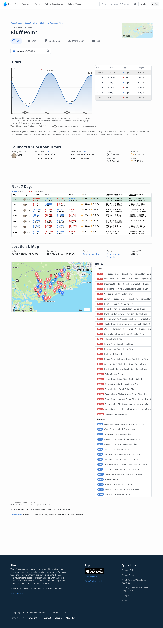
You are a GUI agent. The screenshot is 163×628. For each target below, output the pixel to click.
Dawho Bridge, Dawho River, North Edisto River (122, 314)
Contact (47, 618)
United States (16, 23)
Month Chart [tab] (78, 41)
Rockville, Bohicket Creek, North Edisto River (121, 309)
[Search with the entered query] (135, 4)
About (124, 600)
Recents (25, 4)
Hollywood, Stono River (111, 354)
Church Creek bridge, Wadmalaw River (119, 384)
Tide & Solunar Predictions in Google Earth (135, 589)
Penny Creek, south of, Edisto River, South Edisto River (125, 399)
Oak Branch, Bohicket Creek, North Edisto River (122, 369)
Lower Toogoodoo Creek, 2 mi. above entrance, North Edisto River (125, 299)
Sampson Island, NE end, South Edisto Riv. (120, 454)
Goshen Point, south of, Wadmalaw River (119, 439)
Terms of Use (34, 618)
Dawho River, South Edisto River (115, 344)
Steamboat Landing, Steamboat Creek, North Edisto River (125, 284)
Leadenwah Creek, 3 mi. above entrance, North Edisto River (125, 279)
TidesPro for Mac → (93, 581)
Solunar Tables (74, 4)
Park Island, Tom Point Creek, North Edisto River (123, 289)
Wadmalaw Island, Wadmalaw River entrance (121, 424)
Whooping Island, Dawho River (115, 434)
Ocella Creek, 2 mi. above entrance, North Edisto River (125, 324)
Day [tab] (18, 41)
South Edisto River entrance (114, 494)
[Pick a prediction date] (13, 51)
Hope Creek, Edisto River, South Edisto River (121, 379)
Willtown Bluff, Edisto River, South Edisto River (122, 364)
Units (143, 4)
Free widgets (16, 514)
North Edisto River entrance (113, 449)
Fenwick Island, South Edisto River (117, 389)
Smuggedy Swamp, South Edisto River (118, 459)
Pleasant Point (108, 479)
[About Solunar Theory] (49, 151)
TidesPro (13, 4)
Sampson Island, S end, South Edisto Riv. (119, 469)
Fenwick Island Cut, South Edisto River (119, 489)
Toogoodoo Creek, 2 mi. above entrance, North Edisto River (125, 274)
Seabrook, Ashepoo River (113, 414)
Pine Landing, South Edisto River (116, 349)
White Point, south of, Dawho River (116, 429)
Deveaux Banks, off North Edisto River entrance (122, 464)
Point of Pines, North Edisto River (116, 304)
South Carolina (31, 23)
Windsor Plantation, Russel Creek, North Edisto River (125, 329)
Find (156, 4)
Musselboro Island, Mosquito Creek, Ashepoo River (124, 409)
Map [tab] (98, 41)
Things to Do (127, 595)
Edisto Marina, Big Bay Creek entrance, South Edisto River (125, 404)
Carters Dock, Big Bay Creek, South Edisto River (123, 394)
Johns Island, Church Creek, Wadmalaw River (121, 334)
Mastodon (70, 618)
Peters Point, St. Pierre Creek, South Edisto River (123, 359)
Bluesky (58, 618)
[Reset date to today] (48, 51)
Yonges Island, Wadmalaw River (115, 294)
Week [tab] (34, 41)
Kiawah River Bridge (110, 339)
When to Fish (127, 570)
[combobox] (116, 4)
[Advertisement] (81, 15)
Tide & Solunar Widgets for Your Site (134, 581)
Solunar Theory (129, 575)
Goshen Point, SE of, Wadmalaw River (118, 444)
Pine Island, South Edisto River (115, 484)
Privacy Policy (17, 618)
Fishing (54, 4)
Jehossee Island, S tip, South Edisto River (120, 474)
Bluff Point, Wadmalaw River (51, 23)
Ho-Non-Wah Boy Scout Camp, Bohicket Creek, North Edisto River (125, 319)
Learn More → (16, 593)
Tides (37, 4)
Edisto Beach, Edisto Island (113, 374)
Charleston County (113, 256)
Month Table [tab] (54, 41)
